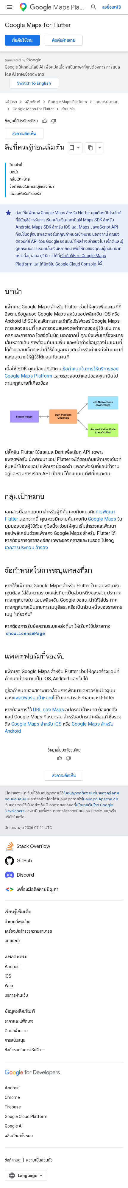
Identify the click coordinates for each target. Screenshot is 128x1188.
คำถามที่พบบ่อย (17, 921)
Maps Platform (69, 7)
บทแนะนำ (12, 940)
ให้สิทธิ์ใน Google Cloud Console (68, 264)
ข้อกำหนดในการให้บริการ (25, 1049)
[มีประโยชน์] (44, 121)
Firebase (13, 1107)
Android (12, 966)
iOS (8, 976)
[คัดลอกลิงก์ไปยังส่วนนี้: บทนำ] (28, 292)
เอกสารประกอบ (106, 102)
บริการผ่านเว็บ (16, 995)
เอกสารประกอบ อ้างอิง (26, 547)
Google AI (14, 1126)
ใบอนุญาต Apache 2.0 (100, 799)
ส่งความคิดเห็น (24, 133)
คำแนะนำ (68, 109)
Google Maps (102, 519)
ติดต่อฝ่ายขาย (63, 40)
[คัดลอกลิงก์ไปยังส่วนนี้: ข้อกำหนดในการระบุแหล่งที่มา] (98, 570)
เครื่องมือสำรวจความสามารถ (28, 931)
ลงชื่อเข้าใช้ (111, 7)
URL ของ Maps (48, 709)
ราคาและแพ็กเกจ (19, 1021)
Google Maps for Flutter (38, 25)
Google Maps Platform (67, 102)
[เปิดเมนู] (9, 7)
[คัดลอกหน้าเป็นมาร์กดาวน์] (90, 148)
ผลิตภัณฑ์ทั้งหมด (19, 1135)
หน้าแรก (11, 102)
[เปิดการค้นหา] (93, 7)
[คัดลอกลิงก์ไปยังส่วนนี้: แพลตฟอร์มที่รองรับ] (71, 656)
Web (9, 985)
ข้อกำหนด (13, 1160)
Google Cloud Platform (26, 1116)
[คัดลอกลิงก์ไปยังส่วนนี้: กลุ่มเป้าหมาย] (50, 497)
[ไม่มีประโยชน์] (53, 121)
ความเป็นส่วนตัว (39, 1160)
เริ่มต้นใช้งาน (22, 40)
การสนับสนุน (15, 1040)
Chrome (12, 1097)
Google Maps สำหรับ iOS (36, 724)
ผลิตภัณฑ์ (32, 102)
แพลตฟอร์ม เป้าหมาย (33, 698)
